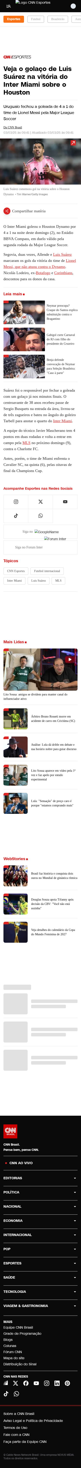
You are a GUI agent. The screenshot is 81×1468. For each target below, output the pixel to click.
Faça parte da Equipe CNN (24, 1441)
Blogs (8, 1339)
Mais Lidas (13, 642)
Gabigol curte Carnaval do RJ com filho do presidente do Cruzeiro (61, 339)
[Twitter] (15, 1383)
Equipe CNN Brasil (18, 1327)
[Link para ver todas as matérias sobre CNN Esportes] (17, 57)
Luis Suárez (62, 254)
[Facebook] (26, 1383)
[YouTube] (36, 1383)
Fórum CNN (12, 1351)
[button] (40, 169)
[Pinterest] (67, 1383)
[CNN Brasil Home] (39, 6)
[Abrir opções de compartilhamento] (6, 210)
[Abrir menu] (8, 6)
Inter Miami (62, 421)
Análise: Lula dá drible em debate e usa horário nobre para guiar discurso (53, 747)
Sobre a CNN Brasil (18, 1413)
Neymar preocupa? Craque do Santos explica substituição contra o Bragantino (62, 312)
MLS (26, 443)
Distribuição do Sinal (20, 1364)
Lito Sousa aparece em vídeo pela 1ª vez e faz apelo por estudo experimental (53, 775)
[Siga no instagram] (16, 502)
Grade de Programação (22, 1333)
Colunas (9, 1345)
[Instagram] (46, 1383)
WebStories (14, 859)
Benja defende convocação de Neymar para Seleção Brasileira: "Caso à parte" (61, 366)
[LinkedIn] (57, 1383)
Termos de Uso (15, 1427)
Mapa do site (13, 1358)
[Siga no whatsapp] (40, 516)
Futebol (35, 19)
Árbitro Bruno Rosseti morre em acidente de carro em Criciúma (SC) (53, 719)
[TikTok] (6, 1393)
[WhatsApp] (16, 1393)
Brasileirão (57, 19)
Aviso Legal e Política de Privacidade (33, 1420)
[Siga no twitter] (40, 502)
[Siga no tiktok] (16, 516)
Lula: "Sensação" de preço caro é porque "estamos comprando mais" (52, 803)
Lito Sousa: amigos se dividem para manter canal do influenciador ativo (35, 696)
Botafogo (43, 273)
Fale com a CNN (16, 1434)
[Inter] (5, 1383)
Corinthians (63, 273)
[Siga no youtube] (65, 502)
